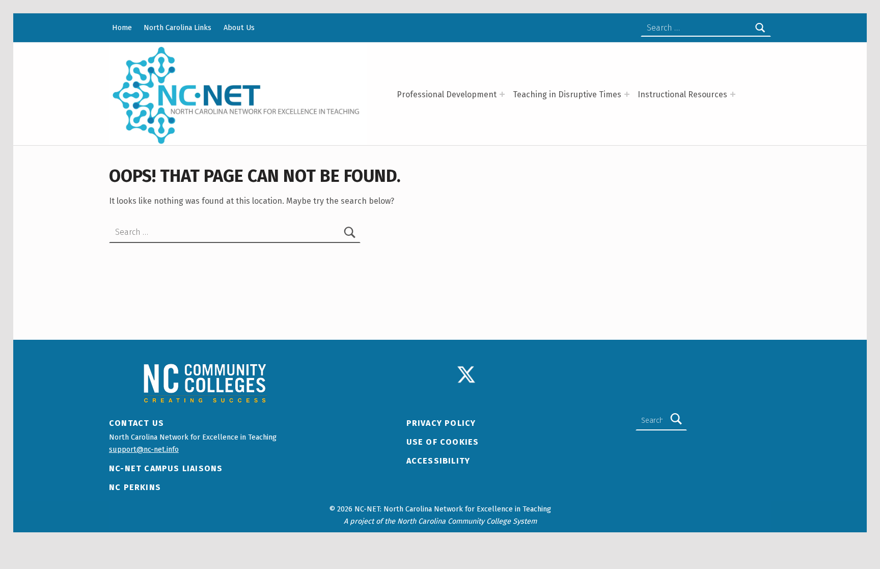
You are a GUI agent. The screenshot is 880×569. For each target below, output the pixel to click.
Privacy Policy (441, 423)
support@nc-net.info (144, 449)
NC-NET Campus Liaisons (166, 468)
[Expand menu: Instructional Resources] (732, 94)
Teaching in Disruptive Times (567, 94)
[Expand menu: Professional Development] (502, 94)
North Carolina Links (177, 27)
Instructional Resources (682, 94)
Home (122, 27)
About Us (239, 27)
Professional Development (447, 94)
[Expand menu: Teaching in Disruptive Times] (626, 94)
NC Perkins (135, 487)
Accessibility (438, 461)
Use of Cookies (442, 442)
